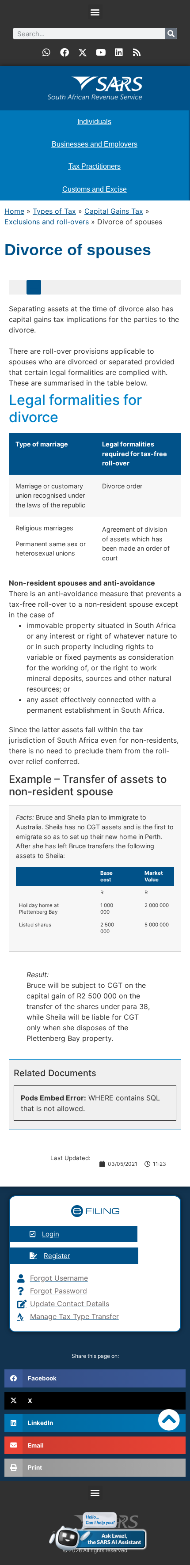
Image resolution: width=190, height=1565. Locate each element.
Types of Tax (54, 211)
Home (14, 211)
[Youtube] (101, 52)
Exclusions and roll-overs (46, 221)
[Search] (171, 33)
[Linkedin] (119, 52)
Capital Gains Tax (113, 211)
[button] (95, 11)
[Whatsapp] (46, 52)
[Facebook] (64, 52)
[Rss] (137, 52)
